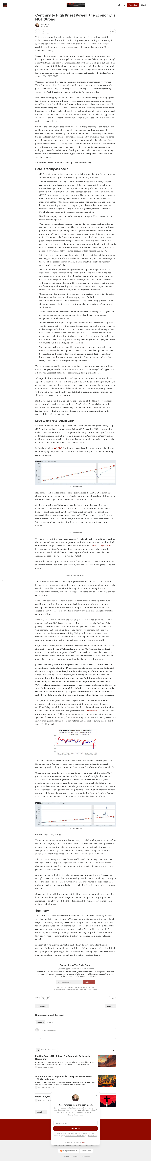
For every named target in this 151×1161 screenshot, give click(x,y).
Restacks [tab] (50, 1022)
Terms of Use (86, 1134)
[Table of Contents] (2, 580)
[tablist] (44, 1022)
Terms (81, 1145)
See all (39, 1112)
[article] (75, 1063)
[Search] (119, 5)
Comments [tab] (40, 1022)
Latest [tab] (43, 1050)
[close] (96, 1095)
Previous (43, 1006)
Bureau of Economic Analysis (75, 575)
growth (105, 545)
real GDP (57, 448)
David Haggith (46, 24)
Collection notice (90, 1145)
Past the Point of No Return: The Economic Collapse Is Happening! (62, 1057)
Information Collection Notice (75, 1136)
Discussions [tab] (52, 1050)
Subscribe (133, 5)
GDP (99, 545)
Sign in (144, 5)
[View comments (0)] (43, 31)
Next (109, 1006)
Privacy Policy (92, 1136)
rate (110, 545)
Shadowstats (91, 710)
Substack (64, 1156)
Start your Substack (69, 1151)
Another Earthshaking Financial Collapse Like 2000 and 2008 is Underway (63, 1078)
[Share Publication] (124, 5)
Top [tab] (38, 1050)
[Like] (37, 31)
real (95, 545)
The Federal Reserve (75, 486)
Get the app (86, 1151)
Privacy (74, 1145)
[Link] (32, 169)
